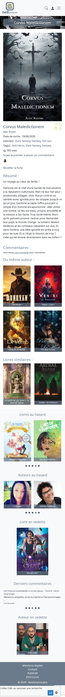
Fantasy (36, 141)
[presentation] (50, 692)
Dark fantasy (22, 141)
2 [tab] (29, 466)
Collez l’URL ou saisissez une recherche (21, 688)
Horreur (47, 141)
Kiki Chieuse (9, 590)
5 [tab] (39, 466)
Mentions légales (32, 665)
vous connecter (21, 252)
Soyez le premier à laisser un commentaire (28, 155)
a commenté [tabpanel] (32, 597)
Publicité (32, 673)
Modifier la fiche (13, 168)
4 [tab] (35, 466)
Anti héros (18, 145)
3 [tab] (32, 466)
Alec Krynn (9, 132)
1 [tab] (26, 466)
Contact (32, 669)
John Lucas (32, 677)
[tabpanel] (17, 441)
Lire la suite (9, 603)
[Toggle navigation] (59, 8)
